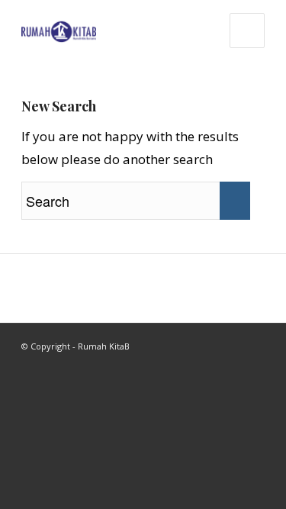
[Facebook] (230, 342)
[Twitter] (253, 342)
